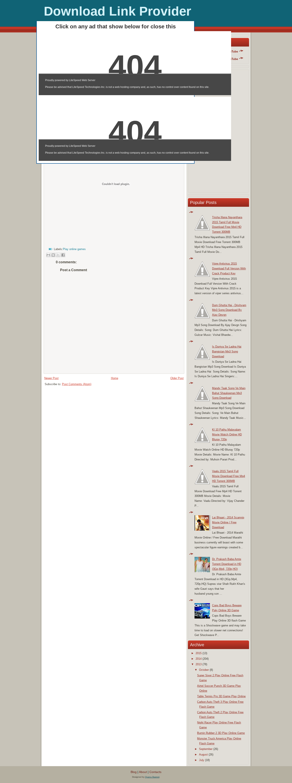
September (205, 749)
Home (114, 378)
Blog (134, 772)
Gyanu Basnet (152, 777)
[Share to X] (58, 255)
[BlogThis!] (53, 255)
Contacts (155, 772)
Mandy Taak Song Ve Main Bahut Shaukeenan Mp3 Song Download (228, 393)
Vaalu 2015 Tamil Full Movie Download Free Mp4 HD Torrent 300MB (228, 476)
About (143, 772)
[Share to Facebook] (63, 255)
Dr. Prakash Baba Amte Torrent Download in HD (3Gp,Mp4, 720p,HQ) (226, 564)
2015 (199, 653)
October (204, 669)
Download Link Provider (117, 11)
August (203, 754)
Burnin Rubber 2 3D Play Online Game (221, 733)
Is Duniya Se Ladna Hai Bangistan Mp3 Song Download (226, 351)
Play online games (74, 249)
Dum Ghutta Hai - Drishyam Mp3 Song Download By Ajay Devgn (229, 310)
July (201, 760)
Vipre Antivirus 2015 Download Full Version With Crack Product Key (229, 268)
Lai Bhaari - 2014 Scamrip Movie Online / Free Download (228, 522)
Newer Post (51, 378)
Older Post (177, 378)
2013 (199, 664)
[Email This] (48, 255)
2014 (199, 658)
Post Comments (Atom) (76, 384)
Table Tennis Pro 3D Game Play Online (221, 696)
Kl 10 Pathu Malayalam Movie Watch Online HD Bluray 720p (227, 434)
